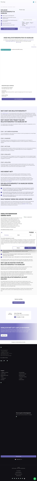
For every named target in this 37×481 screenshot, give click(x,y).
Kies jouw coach (18, 456)
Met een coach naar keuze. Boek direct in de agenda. (24, 414)
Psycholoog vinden (22, 375)
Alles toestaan (30, 247)
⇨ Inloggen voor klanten (4, 372)
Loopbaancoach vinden (22, 373)
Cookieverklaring (18, 475)
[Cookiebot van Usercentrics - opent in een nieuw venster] (30, 232)
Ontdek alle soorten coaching (18, 302)
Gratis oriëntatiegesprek (18, 99)
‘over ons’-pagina (8, 181)
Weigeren (18, 247)
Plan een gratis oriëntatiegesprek (9, 28)
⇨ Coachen (20, 378)
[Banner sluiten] (35, 232)
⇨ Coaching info (3, 378)
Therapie (2, 376)
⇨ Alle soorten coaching (22, 376)
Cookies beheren (21, 379)
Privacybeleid (19, 470)
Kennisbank (2, 379)
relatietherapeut (5, 113)
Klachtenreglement (18, 472)
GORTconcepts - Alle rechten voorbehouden (18, 468)
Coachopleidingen (21, 372)
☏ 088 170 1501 (25, 203)
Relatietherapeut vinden (4, 375)
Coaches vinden (3, 373)
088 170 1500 (18, 42)
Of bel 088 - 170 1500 (20, 317)
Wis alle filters (34, 46)
